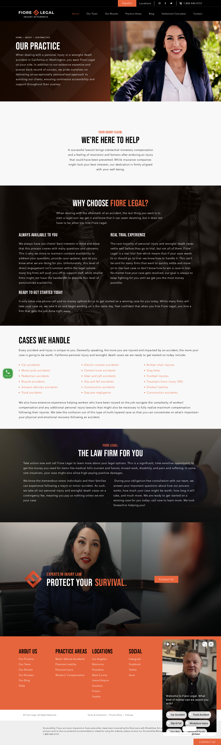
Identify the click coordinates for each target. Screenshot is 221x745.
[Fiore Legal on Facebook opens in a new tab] (165, 3)
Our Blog (24, 680)
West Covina (99, 675)
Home (19, 37)
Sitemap (129, 715)
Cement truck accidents (100, 370)
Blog (151, 13)
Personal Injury (64, 669)
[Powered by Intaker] (196, 734)
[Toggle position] (204, 644)
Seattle (96, 696)
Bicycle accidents (33, 381)
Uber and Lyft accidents (100, 376)
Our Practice (42, 37)
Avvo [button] (132, 675)
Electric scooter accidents (101, 365)
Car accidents (30, 365)
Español (127, 3)
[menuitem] (159, 3)
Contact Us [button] (207, 742)
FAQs (22, 685)
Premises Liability (65, 664)
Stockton (97, 685)
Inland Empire (100, 680)
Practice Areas (133, 13)
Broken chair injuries (160, 365)
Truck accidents (31, 392)
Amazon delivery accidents (39, 387)
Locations (145, 3)
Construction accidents (99, 387)
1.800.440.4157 (51, 734)
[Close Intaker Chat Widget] (211, 644)
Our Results (111, 13)
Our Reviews (26, 675)
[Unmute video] (167, 644)
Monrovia (98, 664)
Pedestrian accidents (35, 376)
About (75, 13)
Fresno (96, 691)
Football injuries (158, 376)
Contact (197, 13)
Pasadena (98, 669)
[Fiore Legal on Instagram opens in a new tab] (159, 3)
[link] (191, 3)
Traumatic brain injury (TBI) (165, 381)
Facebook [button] (135, 664)
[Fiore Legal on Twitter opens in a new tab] (171, 3)
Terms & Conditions (97, 715)
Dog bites (153, 370)
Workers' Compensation (70, 675)
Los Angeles (99, 659)
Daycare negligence (97, 392)
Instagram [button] (135, 659)
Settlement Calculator (174, 13)
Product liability (157, 387)
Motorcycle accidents (35, 370)
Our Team (92, 13)
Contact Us (166, 579)
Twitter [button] (133, 669)
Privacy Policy (115, 715)
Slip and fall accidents (99, 381)
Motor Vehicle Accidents (70, 659)
